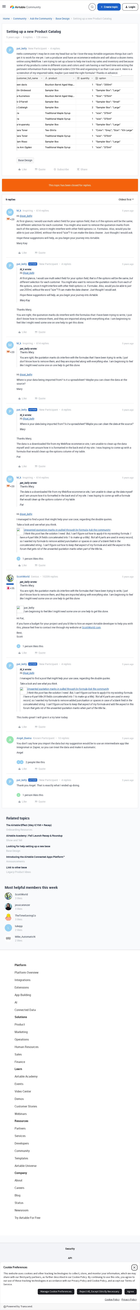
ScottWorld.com (91, 627)
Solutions (21, 1017)
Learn (18, 1069)
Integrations (22, 980)
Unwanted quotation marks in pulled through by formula (56, 530)
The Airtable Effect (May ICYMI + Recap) (29, 825)
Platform (20, 965)
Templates (21, 1158)
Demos (19, 1099)
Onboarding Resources (19, 829)
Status (19, 1203)
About (18, 1180)
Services (20, 1136)
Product (20, 1024)
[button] (4, 7)
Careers (19, 1188)
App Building (23, 995)
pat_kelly (22, 48)
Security (70, 1248)
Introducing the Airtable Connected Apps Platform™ (35, 857)
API (70, 1258)
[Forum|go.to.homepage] (25, 7)
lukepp (19, 926)
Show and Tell (14, 840)
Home (6, 18)
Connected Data (25, 1010)
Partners (20, 1128)
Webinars (21, 1114)
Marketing (21, 1032)
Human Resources (26, 1047)
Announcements (15, 861)
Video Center (23, 1091)
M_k (19, 210)
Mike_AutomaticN (25, 936)
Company (21, 1173)
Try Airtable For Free (27, 1218)
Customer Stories (26, 1106)
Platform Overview (26, 972)
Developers (22, 1143)
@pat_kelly (26, 216)
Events (19, 1084)
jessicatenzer (22, 905)
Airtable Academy (26, 1076)
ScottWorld (23, 576)
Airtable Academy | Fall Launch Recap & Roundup (34, 835)
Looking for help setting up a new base (28, 846)
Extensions (22, 987)
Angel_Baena (24, 738)
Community (19, 18)
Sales (18, 1054)
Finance (20, 1062)
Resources (21, 1121)
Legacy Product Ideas (18, 872)
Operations (22, 1039)
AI (16, 1002)
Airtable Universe (25, 1166)
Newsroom (21, 1210)
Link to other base (16, 867)
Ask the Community (41, 18)
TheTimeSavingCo (25, 915)
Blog (17, 1195)
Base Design (63, 18)
